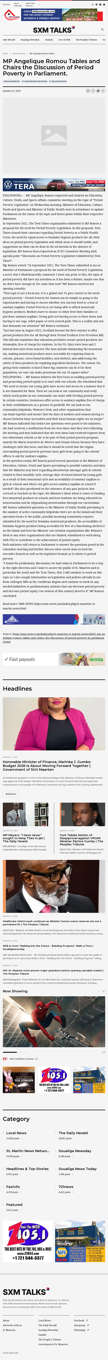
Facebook (79, 1320)
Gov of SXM (64, 39)
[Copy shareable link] (88, 91)
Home (5, 53)
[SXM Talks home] (54, 29)
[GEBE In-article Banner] (54, 619)
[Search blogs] (92, 4)
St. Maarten (9, 1330)
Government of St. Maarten (53, 1344)
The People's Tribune (49, 1339)
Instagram (79, 1325)
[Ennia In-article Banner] (54, 659)
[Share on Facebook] (93, 91)
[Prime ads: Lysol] (19, 1080)
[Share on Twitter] (98, 91)
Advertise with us (12, 1325)
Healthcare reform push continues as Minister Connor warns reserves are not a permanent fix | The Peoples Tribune (52, 923)
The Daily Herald (47, 1325)
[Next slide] (103, 991)
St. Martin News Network (34, 81)
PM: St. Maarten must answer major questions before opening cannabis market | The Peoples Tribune (53, 972)
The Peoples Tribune (86, 39)
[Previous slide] (99, 991)
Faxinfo (49, 39)
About (6, 1320)
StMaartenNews (18, 53)
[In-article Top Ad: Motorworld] (54, 184)
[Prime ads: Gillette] (54, 1080)
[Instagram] (100, 5)
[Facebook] (96, 5)
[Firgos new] (89, 1080)
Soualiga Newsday (30, 39)
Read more (12, 793)
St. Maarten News (58, 81)
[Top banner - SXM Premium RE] (54, 15)
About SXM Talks (18, 4)
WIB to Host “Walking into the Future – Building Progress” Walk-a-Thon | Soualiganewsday (48, 947)
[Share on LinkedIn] (103, 91)
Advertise (6, 4)
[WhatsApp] (104, 5)
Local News (44, 1320)
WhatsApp (79, 1330)
